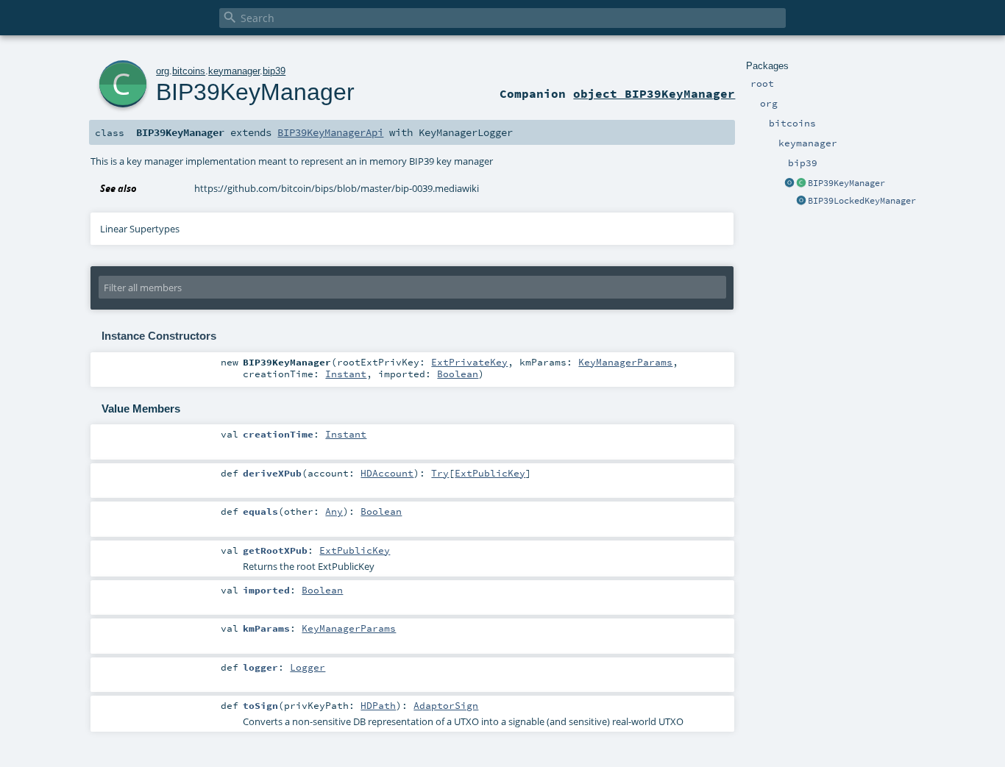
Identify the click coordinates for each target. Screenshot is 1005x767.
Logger (307, 667)
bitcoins (188, 70)
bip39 (274, 70)
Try (440, 473)
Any (334, 511)
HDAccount (387, 473)
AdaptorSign (445, 705)
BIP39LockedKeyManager (862, 201)
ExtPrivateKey (469, 362)
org (162, 70)
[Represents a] (801, 201)
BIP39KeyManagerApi (330, 132)
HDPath (378, 705)
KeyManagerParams (625, 362)
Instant (345, 373)
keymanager (234, 70)
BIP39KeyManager (846, 183)
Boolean (457, 373)
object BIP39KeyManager (654, 93)
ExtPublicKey (490, 473)
